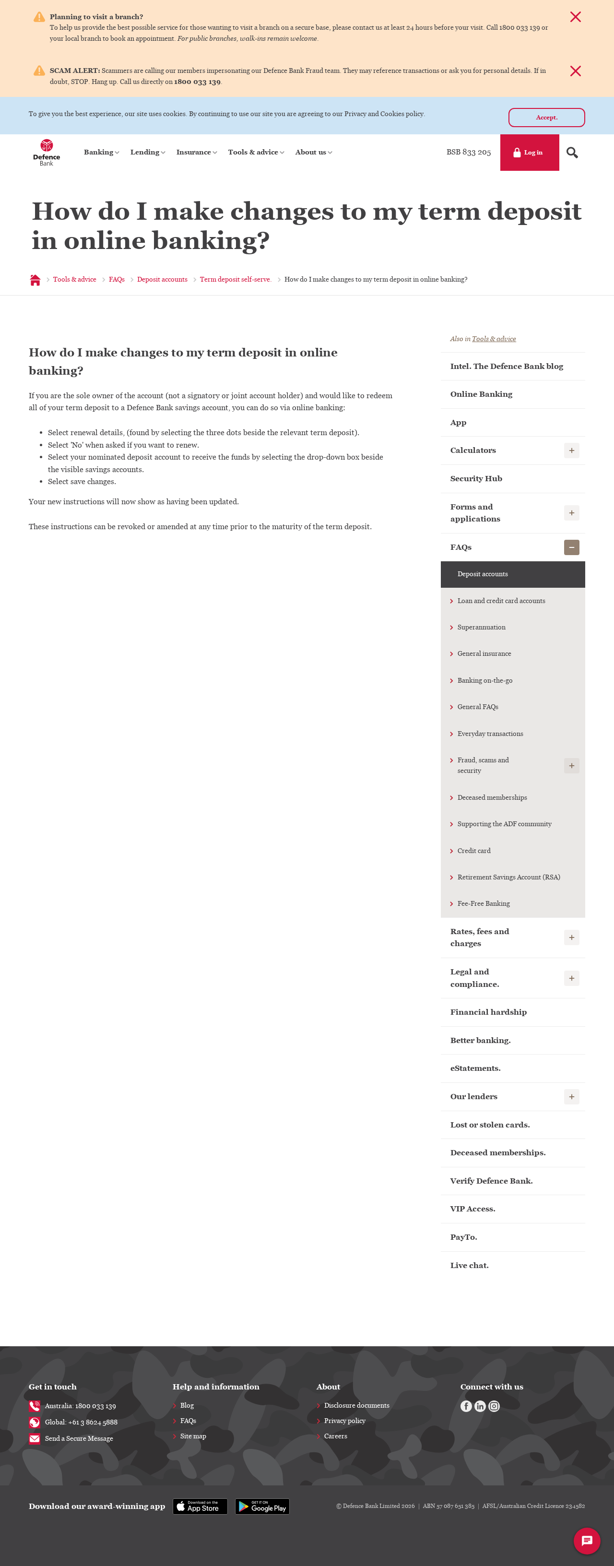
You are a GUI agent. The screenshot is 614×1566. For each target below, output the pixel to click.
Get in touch (53, 1387)
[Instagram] (494, 1406)
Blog (187, 1405)
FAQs (188, 1421)
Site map (193, 1436)
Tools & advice (494, 339)
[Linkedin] (480, 1406)
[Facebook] (466, 1406)
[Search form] (572, 152)
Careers (335, 1436)
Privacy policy (345, 1421)
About (328, 1387)
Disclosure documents (357, 1405)
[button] (102, 152)
